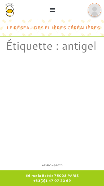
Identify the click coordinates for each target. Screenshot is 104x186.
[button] (52, 9)
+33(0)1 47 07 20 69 (52, 180)
